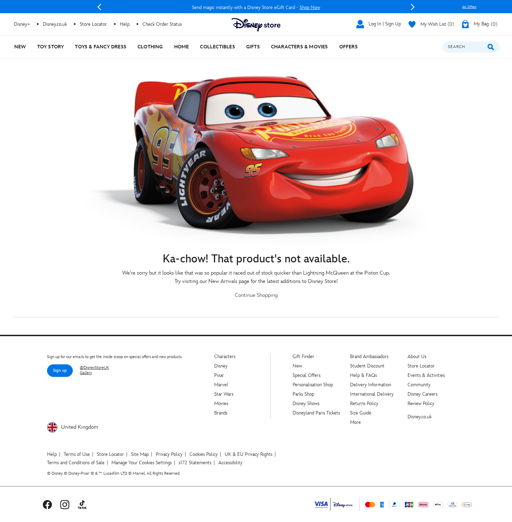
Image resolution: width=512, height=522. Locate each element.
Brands (220, 413)
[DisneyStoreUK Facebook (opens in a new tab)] (47, 504)
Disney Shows (306, 403)
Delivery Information (370, 385)
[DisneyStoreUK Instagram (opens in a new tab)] (64, 504)
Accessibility (230, 463)
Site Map (140, 454)
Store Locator (421, 366)
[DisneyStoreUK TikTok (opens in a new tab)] (82, 504)
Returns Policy (364, 403)
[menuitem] (20, 46)
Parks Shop (303, 394)
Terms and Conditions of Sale (75, 463)
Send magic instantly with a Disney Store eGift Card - (256, 7)
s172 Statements (195, 463)
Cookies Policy (203, 454)
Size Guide (360, 413)
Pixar (219, 375)
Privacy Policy (169, 454)
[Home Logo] (256, 24)
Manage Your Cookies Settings (141, 463)
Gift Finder (303, 356)
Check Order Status (162, 24)
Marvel (221, 385)
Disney (220, 366)
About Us (417, 356)
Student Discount (367, 366)
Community (419, 385)
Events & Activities (426, 375)
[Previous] (99, 6)
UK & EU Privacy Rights (248, 454)
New (297, 366)
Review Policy (421, 403)
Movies (221, 403)
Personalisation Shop (313, 385)
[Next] (412, 6)
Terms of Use (77, 454)
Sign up (60, 370)
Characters (224, 356)
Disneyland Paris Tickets (316, 413)
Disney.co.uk (420, 417)
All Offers (469, 7)
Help (52, 454)
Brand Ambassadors (369, 356)
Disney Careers (422, 394)
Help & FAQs (363, 375)
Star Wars (223, 394)
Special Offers (306, 375)
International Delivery (372, 394)
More (355, 422)
